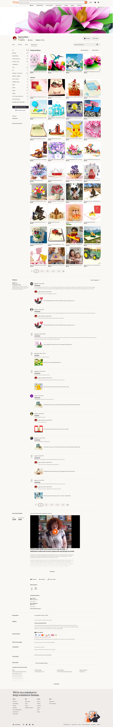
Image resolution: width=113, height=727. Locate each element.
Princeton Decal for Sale (17, 679)
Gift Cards (79, 5)
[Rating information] (19, 40)
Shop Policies (34, 44)
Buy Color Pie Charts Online (18, 678)
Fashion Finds (58, 5)
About (26, 44)
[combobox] (51, 2)
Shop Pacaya (82, 671)
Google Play (27, 718)
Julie (39, 291)
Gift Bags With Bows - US (17, 674)
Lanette (36, 480)
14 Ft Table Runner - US (39, 671)
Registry (72, 5)
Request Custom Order (21, 107)
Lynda (35, 455)
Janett (35, 413)
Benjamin (36, 437)
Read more (52, 571)
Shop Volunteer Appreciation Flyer (19, 671)
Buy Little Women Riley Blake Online (64, 671)
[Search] (85, 2)
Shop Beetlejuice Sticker (17, 676)
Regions (98, 724)
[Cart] (98, 2)
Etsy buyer (36, 333)
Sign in (91, 2)
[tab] (20, 50)
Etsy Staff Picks (40, 5)
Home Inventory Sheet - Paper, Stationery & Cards (22, 681)
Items (13, 44)
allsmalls (36, 283)
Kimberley (36, 371)
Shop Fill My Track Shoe (17, 673)
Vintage (66, 5)
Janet (35, 395)
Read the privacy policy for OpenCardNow (43, 654)
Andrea (35, 309)
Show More (56, 684)
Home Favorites (49, 5)
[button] (87, 38)
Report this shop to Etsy (17, 123)
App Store (17, 718)
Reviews (20, 44)
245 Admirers (15, 118)
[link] (31, 271)
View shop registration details (41, 663)
